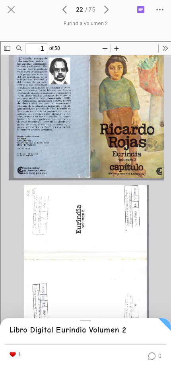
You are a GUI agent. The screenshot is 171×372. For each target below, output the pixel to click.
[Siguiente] (106, 10)
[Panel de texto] (141, 10)
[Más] (160, 10)
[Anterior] (65, 10)
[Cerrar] (11, 10)
